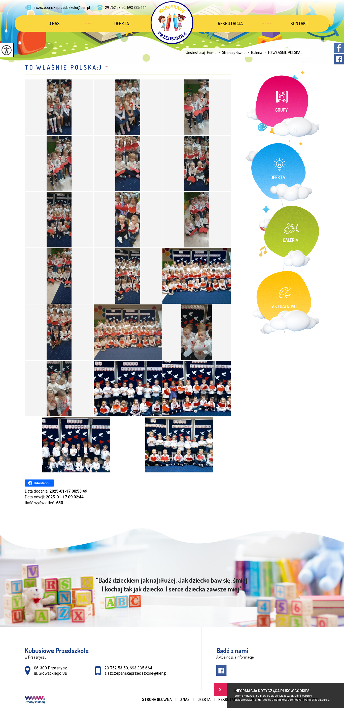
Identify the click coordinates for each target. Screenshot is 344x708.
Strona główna (232, 52)
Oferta (121, 23)
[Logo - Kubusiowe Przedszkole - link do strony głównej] (172, 22)
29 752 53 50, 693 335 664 (126, 8)
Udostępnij (42, 483)
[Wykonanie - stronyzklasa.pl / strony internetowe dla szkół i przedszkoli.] (35, 700)
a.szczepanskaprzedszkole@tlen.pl (61, 8)
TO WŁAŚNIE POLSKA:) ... (284, 52)
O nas (54, 23)
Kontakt (299, 23)
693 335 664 (141, 668)
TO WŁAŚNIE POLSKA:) (63, 67)
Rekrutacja (230, 23)
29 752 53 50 (116, 668)
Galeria (255, 52)
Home (212, 52)
